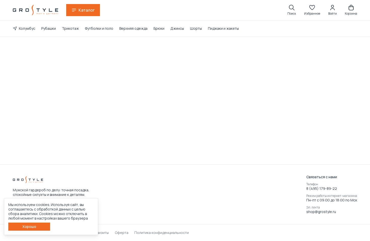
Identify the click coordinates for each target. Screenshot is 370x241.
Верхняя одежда (133, 28)
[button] (312, 10)
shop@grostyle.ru (321, 211)
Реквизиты (100, 232)
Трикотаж (70, 28)
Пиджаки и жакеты (223, 28)
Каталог (87, 10)
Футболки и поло (99, 28)
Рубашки (48, 28)
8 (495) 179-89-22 (321, 188)
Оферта (121, 232)
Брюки (159, 28)
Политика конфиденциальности (161, 232)
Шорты (196, 28)
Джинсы (177, 28)
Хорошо (29, 226)
